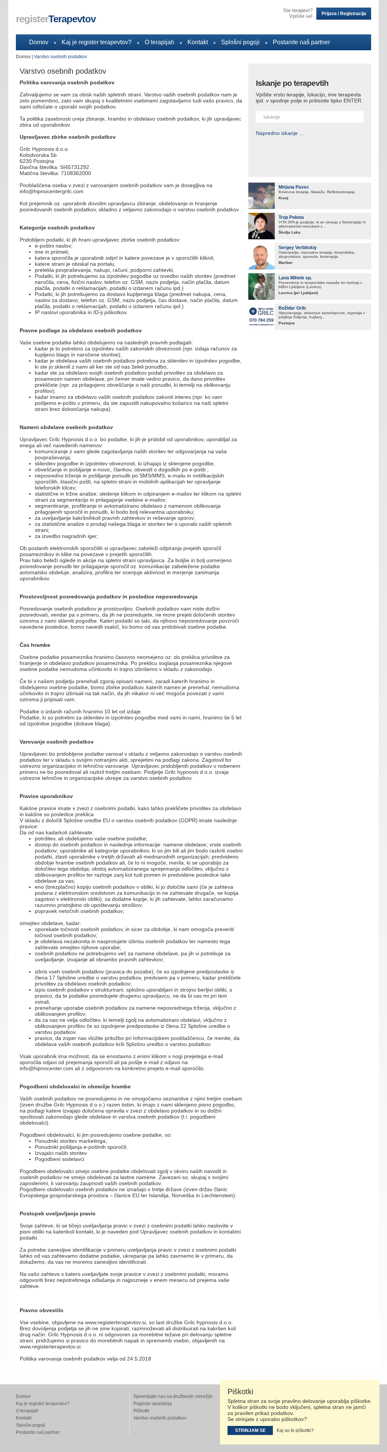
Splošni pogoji (240, 42)
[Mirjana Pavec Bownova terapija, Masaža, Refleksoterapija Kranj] (261, 196)
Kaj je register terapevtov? (97, 42)
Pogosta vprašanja (152, 1403)
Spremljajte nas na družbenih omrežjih (173, 1396)
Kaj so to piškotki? (295, 1430)
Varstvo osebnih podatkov (60, 56)
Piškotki (141, 1410)
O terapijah (159, 42)
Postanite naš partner (301, 42)
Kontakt (197, 42)
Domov (38, 42)
